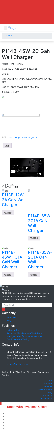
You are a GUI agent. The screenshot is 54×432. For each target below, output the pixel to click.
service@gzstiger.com (17, 364)
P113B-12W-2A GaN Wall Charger (13, 199)
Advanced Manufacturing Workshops (24, 333)
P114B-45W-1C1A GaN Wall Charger (12, 259)
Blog (9, 320)
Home (8, 35)
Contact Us (46, 398)
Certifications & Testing (18, 339)
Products (48, 383)
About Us (11, 317)
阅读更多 (8, 212)
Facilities (48, 386)
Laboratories (13, 330)
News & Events (45, 389)
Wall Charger (15, 137)
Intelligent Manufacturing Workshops (24, 336)
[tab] (7, 145)
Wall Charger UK (29, 137)
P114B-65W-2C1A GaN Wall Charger (40, 223)
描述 (7, 145)
